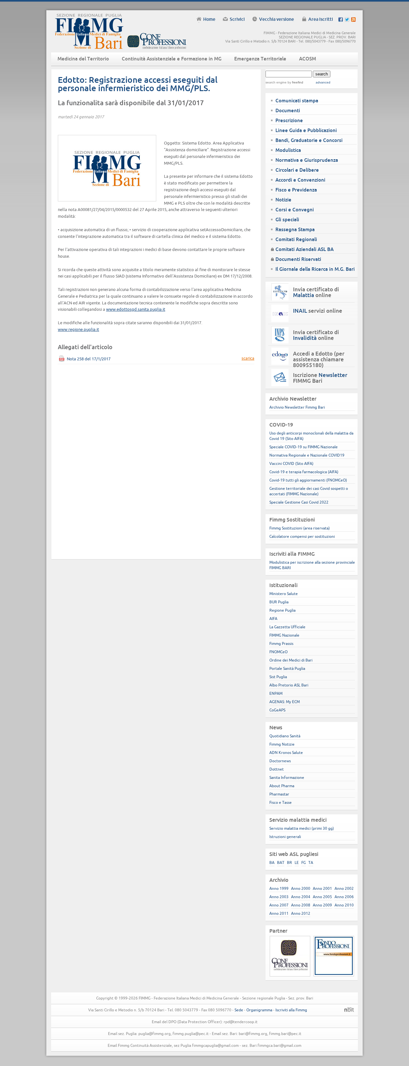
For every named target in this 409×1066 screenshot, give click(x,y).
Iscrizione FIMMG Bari (320, 378)
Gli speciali (287, 219)
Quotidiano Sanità (284, 736)
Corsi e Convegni (294, 209)
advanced (323, 82)
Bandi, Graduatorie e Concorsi (309, 140)
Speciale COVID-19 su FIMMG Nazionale (303, 447)
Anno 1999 (279, 888)
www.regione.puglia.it (78, 329)
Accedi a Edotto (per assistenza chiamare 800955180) (318, 359)
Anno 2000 (300, 888)
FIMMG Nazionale (284, 635)
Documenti (287, 110)
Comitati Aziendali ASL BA (304, 249)
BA (271, 862)
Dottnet (276, 769)
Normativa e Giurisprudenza (306, 160)
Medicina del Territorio (83, 58)
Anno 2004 (300, 897)
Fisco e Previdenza (296, 189)
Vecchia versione (276, 19)
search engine (276, 82)
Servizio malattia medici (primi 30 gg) (301, 828)
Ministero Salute (283, 594)
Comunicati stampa (296, 100)
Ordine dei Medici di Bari (291, 660)
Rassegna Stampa (295, 229)
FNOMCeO (278, 652)
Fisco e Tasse (280, 802)
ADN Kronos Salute (286, 752)
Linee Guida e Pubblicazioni (306, 130)
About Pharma (281, 786)
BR (289, 862)
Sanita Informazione (286, 777)
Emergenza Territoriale (260, 58)
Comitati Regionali (296, 239)
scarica (248, 358)
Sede (239, 1010)
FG (303, 862)
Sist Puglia (278, 677)
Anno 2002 (344, 888)
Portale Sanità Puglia (287, 668)
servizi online (317, 311)
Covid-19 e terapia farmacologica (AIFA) (303, 472)
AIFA (273, 618)
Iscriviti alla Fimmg (291, 1010)
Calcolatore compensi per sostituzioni (302, 536)
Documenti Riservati (298, 259)
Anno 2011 (279, 913)
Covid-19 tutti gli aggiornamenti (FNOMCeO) (308, 480)
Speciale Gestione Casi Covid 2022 (298, 502)
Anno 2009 (322, 905)
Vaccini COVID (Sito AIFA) (291, 463)
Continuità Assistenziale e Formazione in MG (171, 58)
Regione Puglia (282, 610)
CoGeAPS (277, 710)
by (295, 82)
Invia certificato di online (316, 292)
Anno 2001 (322, 888)
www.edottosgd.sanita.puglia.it (135, 309)
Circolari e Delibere (297, 170)
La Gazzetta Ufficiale (287, 627)
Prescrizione (289, 120)
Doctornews (280, 761)
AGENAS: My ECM (284, 702)
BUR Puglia (279, 602)
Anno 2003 (279, 897)
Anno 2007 (279, 905)
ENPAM (275, 693)
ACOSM (307, 58)
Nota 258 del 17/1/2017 (89, 359)
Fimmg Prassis (281, 643)
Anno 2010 (344, 905)
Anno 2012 (300, 913)
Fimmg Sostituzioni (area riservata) (299, 528)
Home (209, 19)
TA (310, 862)
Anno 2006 (344, 897)
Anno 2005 (322, 897)
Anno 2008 (300, 905)
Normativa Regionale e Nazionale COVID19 (306, 455)
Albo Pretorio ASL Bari (288, 685)
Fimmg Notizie (282, 744)
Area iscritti (320, 19)
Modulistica (288, 150)
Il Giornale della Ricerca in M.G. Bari (315, 269)
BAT (280, 862)
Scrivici (237, 19)
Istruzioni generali (285, 837)
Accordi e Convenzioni (300, 180)
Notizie (283, 199)
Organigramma (259, 1010)
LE (297, 862)
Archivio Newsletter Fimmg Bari (297, 407)
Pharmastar (279, 794)
